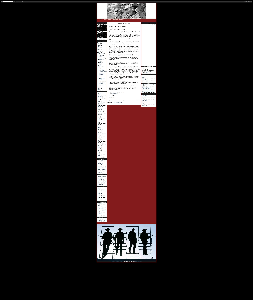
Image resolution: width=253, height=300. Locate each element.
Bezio (99, 205)
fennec (99, 104)
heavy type (100, 111)
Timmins (99, 215)
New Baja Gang (101, 196)
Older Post (139, 100)
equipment (100, 103)
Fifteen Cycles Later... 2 (102, 76)
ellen (99, 99)
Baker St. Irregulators (102, 176)
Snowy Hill (100, 213)
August (100, 59)
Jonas (99, 116)
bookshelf (100, 96)
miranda (99, 129)
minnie (99, 127)
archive (99, 93)
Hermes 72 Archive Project (102, 85)
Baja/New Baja (100, 203)
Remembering (101, 74)
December (101, 53)
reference (100, 140)
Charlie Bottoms (145, 97)
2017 (99, 42)
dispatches (100, 98)
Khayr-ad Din (100, 206)
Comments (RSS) (115, 19)
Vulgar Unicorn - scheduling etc (148, 91)
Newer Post (110, 100)
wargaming (100, 157)
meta (99, 126)
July (100, 61)
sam (99, 142)
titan (99, 148)
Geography (100, 218)
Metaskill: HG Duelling (102, 167)
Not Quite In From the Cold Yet (102, 81)
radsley (99, 139)
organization (100, 134)
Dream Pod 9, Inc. (138, 261)
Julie (143, 103)
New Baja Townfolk (101, 182)
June (100, 62)
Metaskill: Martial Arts (102, 169)
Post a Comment (110, 97)
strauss (99, 147)
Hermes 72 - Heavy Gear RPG (123, 4)
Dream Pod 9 (144, 79)
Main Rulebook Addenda (100, 164)
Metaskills (100, 172)
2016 (99, 43)
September (101, 58)
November (101, 55)
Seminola (99, 211)
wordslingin (144, 68)
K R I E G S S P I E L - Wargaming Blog (146, 88)
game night (100, 109)
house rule (100, 112)
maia (99, 124)
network (99, 130)
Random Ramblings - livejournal (148, 90)
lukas (99, 121)
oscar (99, 135)
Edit (126, 19)
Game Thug (144, 100)
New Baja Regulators (102, 181)
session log (100, 143)
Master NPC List (101, 179)
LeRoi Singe (144, 105)
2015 (99, 45)
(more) (147, 72)
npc (98, 132)
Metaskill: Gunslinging (102, 166)
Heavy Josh (144, 101)
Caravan (99, 38)
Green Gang (100, 193)
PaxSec (99, 198)
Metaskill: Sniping (101, 170)
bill (98, 94)
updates (99, 153)
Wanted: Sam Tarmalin (101, 69)
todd (99, 150)
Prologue (101, 83)
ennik (99, 101)
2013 (99, 48)
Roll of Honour (100, 184)
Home (101, 19)
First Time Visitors (107, 19)
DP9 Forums (144, 77)
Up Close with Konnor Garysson (103, 71)
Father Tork (144, 98)
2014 (99, 46)
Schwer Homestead (101, 210)
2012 (99, 49)
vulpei (99, 155)
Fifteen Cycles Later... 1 (102, 79)
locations (99, 119)
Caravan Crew (100, 177)
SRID (99, 199)
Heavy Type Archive (146, 81)
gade (99, 107)
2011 (99, 51)
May (100, 63)
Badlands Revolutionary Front (102, 189)
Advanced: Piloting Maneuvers (101, 161)
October (101, 56)
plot (98, 137)
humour (99, 114)
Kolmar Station (100, 208)
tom (98, 152)
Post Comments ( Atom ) (117, 102)
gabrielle (99, 106)
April (100, 65)
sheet (99, 145)
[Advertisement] (148, 45)
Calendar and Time (101, 220)
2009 (99, 88)
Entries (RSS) (121, 19)
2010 (99, 52)
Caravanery (101, 73)
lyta (98, 122)
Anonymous (144, 68)
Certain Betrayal (145, 95)
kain (99, 117)
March (100, 66)
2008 (99, 89)
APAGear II (144, 76)
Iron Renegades (101, 195)
